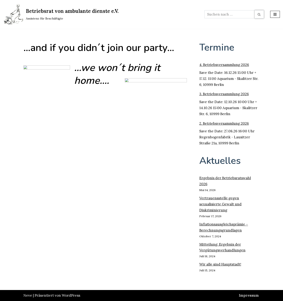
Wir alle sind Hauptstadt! (220, 264)
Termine (216, 47)
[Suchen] (259, 14)
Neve (27, 295)
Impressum (249, 295)
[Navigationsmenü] (275, 14)
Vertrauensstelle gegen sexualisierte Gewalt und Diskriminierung (220, 204)
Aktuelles (220, 160)
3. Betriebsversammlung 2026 (224, 94)
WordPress (71, 295)
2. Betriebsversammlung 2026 (224, 123)
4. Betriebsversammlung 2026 (224, 64)
